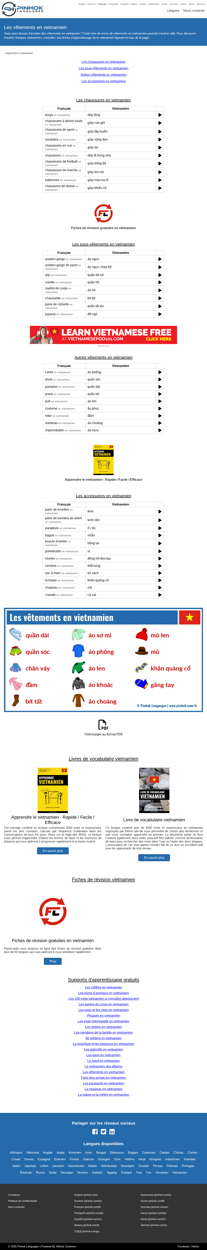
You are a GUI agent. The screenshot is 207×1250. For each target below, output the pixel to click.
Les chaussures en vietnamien (103, 62)
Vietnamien (179, 1172)
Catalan (164, 1152)
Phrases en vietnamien (103, 1015)
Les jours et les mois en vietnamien (103, 1010)
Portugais (188, 1166)
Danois (29, 1159)
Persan (158, 1166)
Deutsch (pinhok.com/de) (88, 1201)
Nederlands (153, 4)
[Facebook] (95, 1132)
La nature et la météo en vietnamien (103, 1094)
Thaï (139, 1172)
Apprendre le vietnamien (19, 53)
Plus (53, 961)
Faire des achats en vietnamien (103, 1077)
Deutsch (91, 4)
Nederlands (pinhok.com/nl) (156, 1195)
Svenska (173, 4)
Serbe (53, 1172)
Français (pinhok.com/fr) (87, 1207)
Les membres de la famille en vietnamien (103, 1032)
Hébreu (130, 1159)
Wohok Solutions (66, 1246)
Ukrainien (162, 1172)
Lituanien (58, 1166)
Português (113, 4)
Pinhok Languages (28, 1246)
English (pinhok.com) (86, 1195)
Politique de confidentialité (22, 1201)
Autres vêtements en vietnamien (104, 74)
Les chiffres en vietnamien (103, 987)
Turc (149, 1172)
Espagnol (44, 1159)
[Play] (160, 115)
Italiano (133, 4)
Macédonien (76, 1166)
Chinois (179, 1152)
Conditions (14, 1195)
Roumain (26, 1172)
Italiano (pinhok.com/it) (86, 1225)
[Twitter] (103, 1132)
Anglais (48, 1152)
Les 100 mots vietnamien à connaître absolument (104, 998)
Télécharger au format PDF (103, 734)
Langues (173, 10)
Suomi (164, 4)
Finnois (74, 1159)
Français (102, 4)
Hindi (142, 1159)
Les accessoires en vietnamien (103, 81)
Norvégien (127, 1166)
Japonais (30, 1166)
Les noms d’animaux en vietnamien (103, 993)
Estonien (60, 1159)
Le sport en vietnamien (103, 1060)
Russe (40, 1172)
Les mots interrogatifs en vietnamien (103, 1021)
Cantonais (148, 1152)
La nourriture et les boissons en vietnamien (103, 1044)
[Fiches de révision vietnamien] (53, 932)
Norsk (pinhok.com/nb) (153, 1219)
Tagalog (112, 1172)
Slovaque (67, 1172)
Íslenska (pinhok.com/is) (154, 1225)
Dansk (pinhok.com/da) (153, 1213)
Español (124, 4)
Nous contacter (194, 10)
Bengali (101, 1152)
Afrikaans (16, 1152)
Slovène (82, 1172)
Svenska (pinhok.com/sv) (154, 1207)
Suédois (97, 1172)
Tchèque (126, 1172)
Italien (16, 1166)
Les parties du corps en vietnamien (104, 1004)
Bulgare (133, 1152)
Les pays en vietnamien (103, 1055)
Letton (44, 1166)
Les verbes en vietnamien (103, 1027)
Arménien (75, 1152)
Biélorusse (117, 1152)
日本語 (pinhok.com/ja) (86, 1231)
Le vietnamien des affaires (103, 1066)
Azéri (88, 1152)
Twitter (195, 1246)
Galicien (88, 1159)
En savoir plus (53, 851)
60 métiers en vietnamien (103, 1038)
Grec (117, 1159)
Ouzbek (143, 1166)
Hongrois (155, 1159)
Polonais (172, 1166)
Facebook (183, 1246)
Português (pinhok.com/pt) (88, 1213)
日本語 (142, 4)
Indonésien (172, 1159)
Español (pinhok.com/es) (88, 1219)
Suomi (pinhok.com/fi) (153, 1201)
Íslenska (201, 4)
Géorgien (104, 1159)
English (81, 4)
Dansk (183, 4)
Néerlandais (109, 1166)
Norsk (192, 4)
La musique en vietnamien (104, 1089)
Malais (92, 1166)
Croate (16, 1159)
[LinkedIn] (112, 1132)
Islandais (189, 1159)
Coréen (192, 1152)
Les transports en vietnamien (103, 1083)
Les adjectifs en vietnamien (103, 1049)
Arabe (60, 1152)
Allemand (32, 1152)
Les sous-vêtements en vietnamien (103, 68)
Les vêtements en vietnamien (104, 1072)
